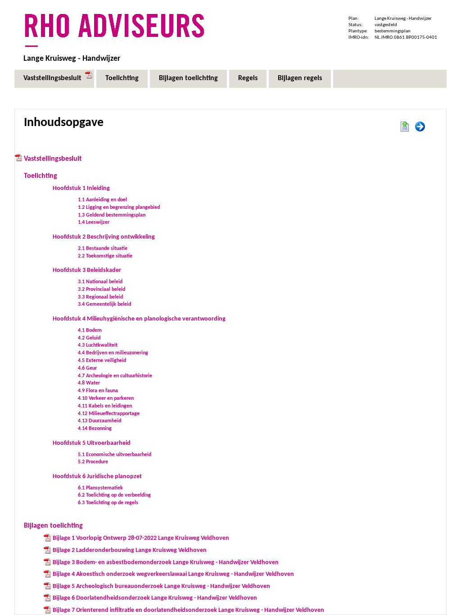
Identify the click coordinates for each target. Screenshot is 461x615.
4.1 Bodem (90, 330)
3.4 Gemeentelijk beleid (104, 304)
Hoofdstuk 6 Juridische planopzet (97, 476)
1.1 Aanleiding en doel (102, 200)
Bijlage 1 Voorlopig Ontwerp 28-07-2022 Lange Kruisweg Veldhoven (141, 538)
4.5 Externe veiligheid (102, 360)
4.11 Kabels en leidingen (105, 406)
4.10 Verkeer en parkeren (106, 398)
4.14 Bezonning (95, 428)
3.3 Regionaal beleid (100, 297)
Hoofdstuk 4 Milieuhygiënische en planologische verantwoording (139, 319)
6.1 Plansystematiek (100, 488)
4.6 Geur (87, 368)
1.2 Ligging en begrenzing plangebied (119, 207)
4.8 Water (89, 383)
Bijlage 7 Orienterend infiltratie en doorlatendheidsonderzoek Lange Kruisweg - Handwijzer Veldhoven (188, 610)
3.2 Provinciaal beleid (101, 289)
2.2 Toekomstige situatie (105, 256)
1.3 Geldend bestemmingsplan (111, 215)
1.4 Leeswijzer (93, 222)
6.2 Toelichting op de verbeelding (114, 495)
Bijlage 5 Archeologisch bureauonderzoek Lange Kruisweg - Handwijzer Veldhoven (161, 586)
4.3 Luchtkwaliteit (98, 345)
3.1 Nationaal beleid (100, 282)
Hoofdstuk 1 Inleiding (81, 188)
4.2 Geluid (89, 338)
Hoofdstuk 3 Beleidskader (87, 270)
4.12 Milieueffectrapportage (109, 413)
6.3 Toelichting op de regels (108, 503)
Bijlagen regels (300, 78)
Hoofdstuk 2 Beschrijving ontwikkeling (104, 237)
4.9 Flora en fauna (98, 390)
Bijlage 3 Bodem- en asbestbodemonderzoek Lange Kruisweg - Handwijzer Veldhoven (166, 562)
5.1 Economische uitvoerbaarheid (114, 454)
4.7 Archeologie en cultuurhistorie (115, 376)
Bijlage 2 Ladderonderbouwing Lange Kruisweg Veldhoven (130, 550)
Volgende (420, 127)
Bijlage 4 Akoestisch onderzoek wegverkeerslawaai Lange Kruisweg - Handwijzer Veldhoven (173, 574)
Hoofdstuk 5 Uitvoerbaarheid (92, 443)
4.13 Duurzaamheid (99, 421)
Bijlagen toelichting (188, 78)
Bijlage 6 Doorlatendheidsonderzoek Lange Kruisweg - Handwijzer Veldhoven (155, 598)
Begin (404, 127)
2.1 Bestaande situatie (102, 248)
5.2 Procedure (93, 462)
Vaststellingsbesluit (52, 78)
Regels (248, 78)
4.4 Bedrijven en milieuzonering (113, 353)
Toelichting (122, 78)
